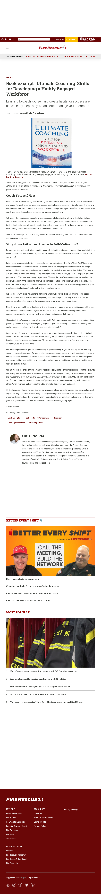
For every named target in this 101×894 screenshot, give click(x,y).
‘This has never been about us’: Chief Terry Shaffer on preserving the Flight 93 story (47, 702)
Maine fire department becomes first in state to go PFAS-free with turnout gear (44, 671)
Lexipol (23, 878)
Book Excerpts (14, 418)
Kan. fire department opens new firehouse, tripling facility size (38, 694)
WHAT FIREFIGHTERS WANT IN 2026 (42, 57)
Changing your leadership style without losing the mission (32, 586)
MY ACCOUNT (71, 39)
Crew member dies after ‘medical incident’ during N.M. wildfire (38, 679)
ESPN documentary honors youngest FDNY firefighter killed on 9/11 (40, 687)
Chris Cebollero (35, 113)
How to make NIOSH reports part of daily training (28, 600)
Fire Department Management (37, 418)
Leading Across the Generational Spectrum (25, 423)
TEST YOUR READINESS (72, 57)
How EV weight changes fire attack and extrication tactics (32, 593)
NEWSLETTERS (59, 39)
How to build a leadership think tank (22, 579)
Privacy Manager (71, 809)
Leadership (10, 77)
